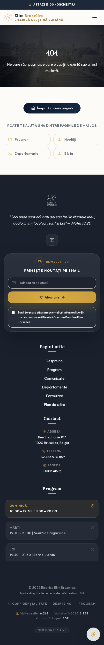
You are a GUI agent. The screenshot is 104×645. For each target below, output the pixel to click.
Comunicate (54, 378)
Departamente (26, 153)
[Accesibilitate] (93, 634)
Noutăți (70, 139)
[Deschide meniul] (94, 17)
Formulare (54, 395)
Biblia (68, 153)
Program (22, 139)
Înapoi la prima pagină (55, 108)
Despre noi (54, 360)
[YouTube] (52, 240)
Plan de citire (54, 404)
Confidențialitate (29, 603)
